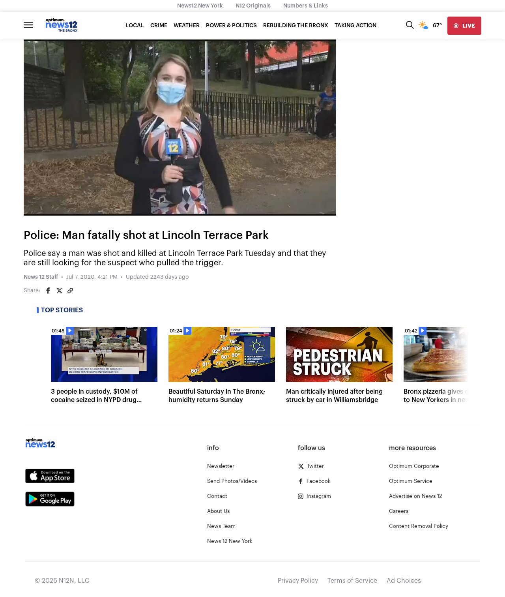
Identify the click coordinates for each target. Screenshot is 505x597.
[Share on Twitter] (59, 290)
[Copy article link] (70, 290)
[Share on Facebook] (48, 290)
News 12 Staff (41, 277)
